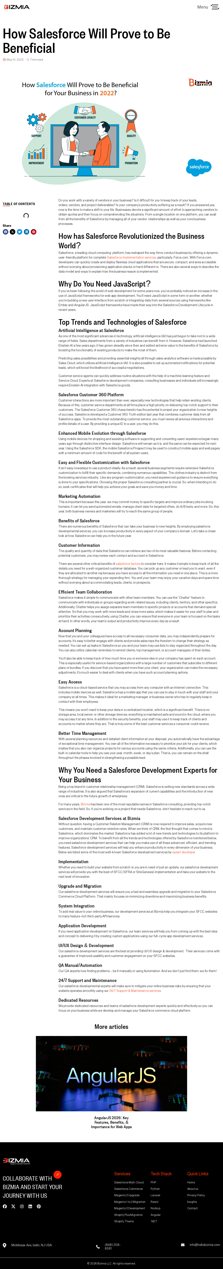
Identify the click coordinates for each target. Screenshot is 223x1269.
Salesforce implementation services (131, 257)
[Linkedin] (30, 1206)
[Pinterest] (39, 1206)
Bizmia (85, 804)
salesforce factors (128, 563)
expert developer (183, 852)
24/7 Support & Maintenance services (135, 990)
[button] (5, 232)
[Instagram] (22, 1206)
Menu (202, 7)
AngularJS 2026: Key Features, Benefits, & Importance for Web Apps (111, 1121)
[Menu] (215, 7)
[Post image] (111, 1073)
